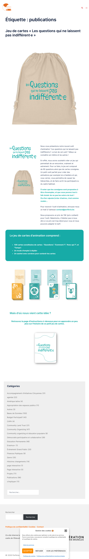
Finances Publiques (15, 453)
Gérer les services (28, 545)
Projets (10, 473)
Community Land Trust (16, 425)
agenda (10, 397)
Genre (9, 457)
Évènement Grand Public (17, 449)
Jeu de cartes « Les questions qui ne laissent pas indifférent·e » (43, 33)
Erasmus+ (11, 445)
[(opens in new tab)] (45, 348)
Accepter (27, 551)
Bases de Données (14, 413)
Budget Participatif (15, 417)
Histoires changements (16, 461)
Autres (9, 409)
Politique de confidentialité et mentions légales (51, 556)
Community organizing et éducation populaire (26, 433)
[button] (66, 531)
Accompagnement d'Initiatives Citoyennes (24, 393)
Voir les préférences (56, 551)
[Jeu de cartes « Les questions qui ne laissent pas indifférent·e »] (44, 89)
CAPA (9, 421)
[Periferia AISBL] (7, 8)
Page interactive (13, 469)
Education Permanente (16, 441)
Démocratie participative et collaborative (24, 437)
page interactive (13, 465)
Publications (12, 477)
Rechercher (10, 512)
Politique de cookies (29, 556)
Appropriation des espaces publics (21, 405)
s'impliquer (11, 481)
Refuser (39, 551)
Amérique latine (13, 401)
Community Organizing (16, 429)
